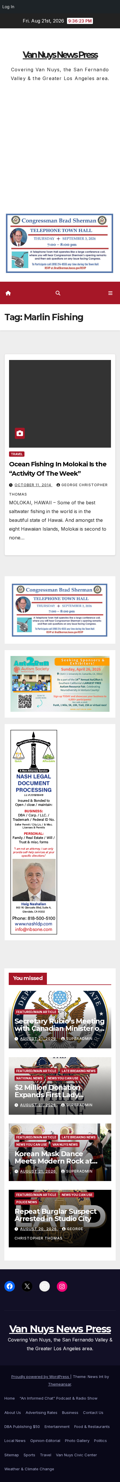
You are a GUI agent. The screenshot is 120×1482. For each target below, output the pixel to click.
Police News (26, 1202)
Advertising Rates (41, 1412)
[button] (58, 293)
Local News (15, 1440)
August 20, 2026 (39, 1229)
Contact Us (93, 1412)
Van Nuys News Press (60, 54)
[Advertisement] (60, 146)
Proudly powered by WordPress (40, 1376)
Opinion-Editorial (45, 1440)
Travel (17, 454)
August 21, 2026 (38, 1038)
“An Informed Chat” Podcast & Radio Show (59, 1398)
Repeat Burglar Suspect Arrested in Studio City (55, 1215)
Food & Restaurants (92, 1426)
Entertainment (57, 1426)
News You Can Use (63, 1078)
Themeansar (59, 1384)
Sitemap (11, 1454)
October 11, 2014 (33, 485)
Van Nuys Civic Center (76, 1454)
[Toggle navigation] (110, 292)
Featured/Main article (36, 1012)
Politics (100, 1440)
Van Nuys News (65, 1144)
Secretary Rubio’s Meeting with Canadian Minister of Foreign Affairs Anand (60, 1028)
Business (70, 1412)
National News (29, 1078)
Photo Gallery (77, 1440)
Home (9, 1398)
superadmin (79, 1038)
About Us (12, 1412)
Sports (29, 1454)
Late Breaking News (79, 1071)
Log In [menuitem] (8, 6)
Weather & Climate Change (29, 1469)
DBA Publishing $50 (22, 1426)
